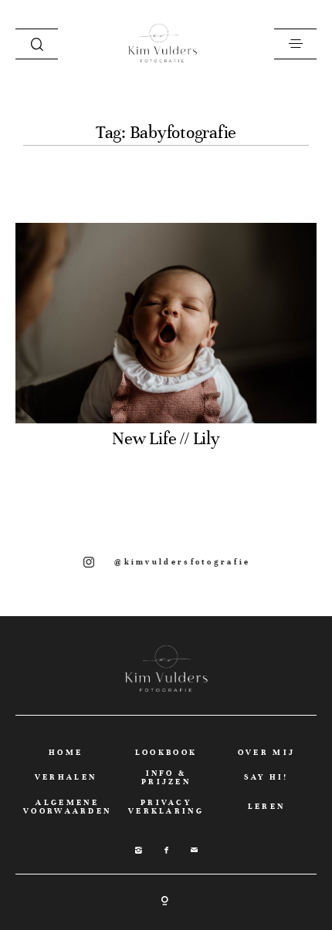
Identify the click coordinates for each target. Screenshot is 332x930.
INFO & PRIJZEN (166, 777)
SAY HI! (266, 777)
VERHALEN (66, 777)
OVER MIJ (266, 752)
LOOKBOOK (166, 752)
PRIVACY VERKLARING (166, 806)
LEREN (267, 806)
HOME (66, 752)
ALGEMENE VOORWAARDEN (67, 806)
